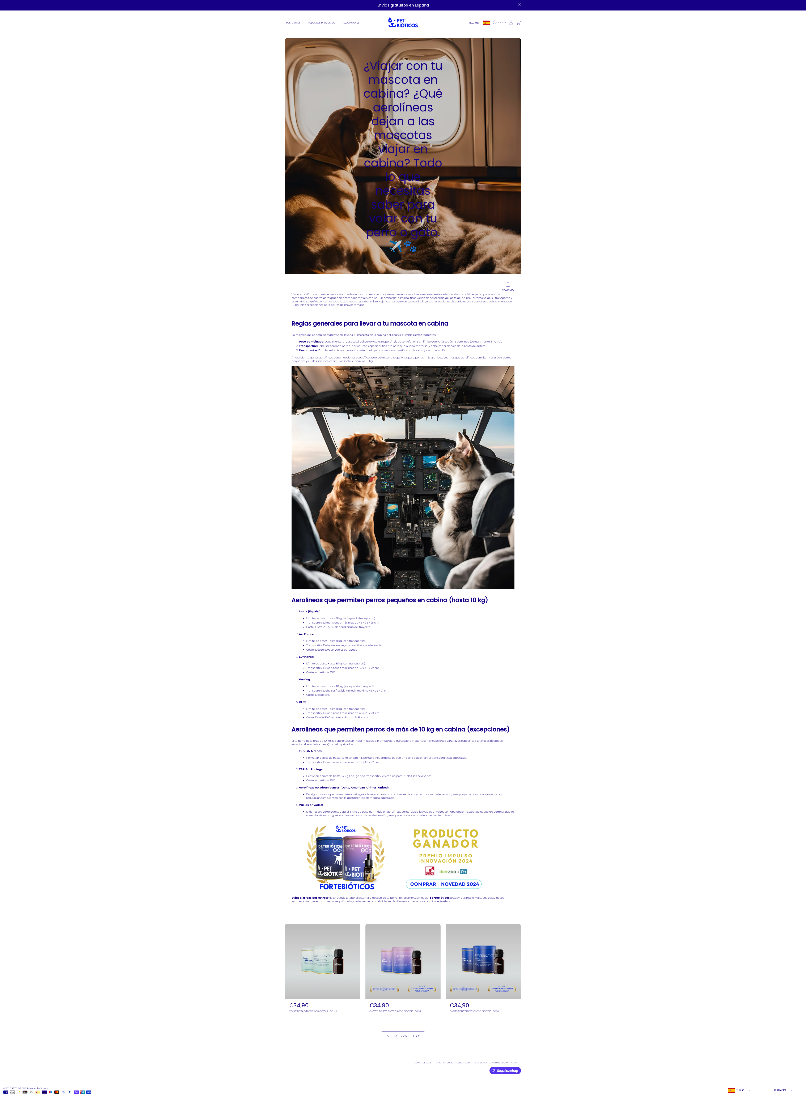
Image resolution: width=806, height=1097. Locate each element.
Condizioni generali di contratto (496, 1062)
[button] (500, 22)
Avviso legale (423, 1062)
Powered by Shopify (37, 1088)
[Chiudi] (519, 4)
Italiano (474, 23)
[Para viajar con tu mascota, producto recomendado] (403, 894)
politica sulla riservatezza (453, 1062)
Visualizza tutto (403, 1036)
